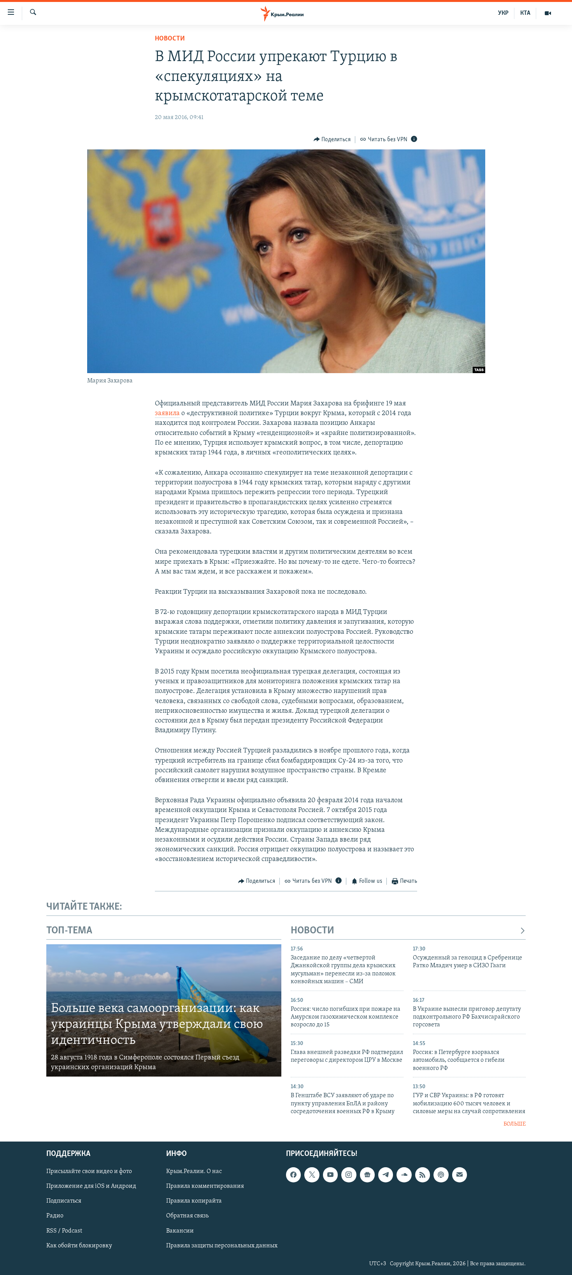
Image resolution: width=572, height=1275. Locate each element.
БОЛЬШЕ (515, 1124)
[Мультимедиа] (548, 13)
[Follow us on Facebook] (293, 1174)
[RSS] (422, 1174)
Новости (170, 38)
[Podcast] (440, 1174)
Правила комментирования (205, 1186)
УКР (503, 13)
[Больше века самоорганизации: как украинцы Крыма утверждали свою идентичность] (163, 1010)
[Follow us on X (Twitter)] (311, 1174)
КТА (525, 13)
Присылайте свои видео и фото (89, 1171)
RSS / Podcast (64, 1231)
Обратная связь (187, 1216)
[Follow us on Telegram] (385, 1174)
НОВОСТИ (312, 931)
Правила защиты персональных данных (221, 1246)
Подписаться (63, 1201)
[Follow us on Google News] (367, 1174)
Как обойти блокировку (79, 1246)
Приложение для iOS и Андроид (91, 1186)
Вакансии (180, 1231)
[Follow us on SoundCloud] (404, 1174)
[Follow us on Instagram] (348, 1174)
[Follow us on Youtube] (330, 1174)
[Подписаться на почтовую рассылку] (459, 1174)
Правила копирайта (194, 1201)
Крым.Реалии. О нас (194, 1171)
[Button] (332, 140)
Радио (54, 1216)
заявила (167, 413)
